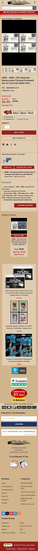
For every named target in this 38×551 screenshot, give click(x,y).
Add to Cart (19, 236)
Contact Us (5, 500)
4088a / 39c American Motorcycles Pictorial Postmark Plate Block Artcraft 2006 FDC (19, 241)
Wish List (5, 496)
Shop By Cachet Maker (28, 495)
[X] (11, 144)
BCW (21, 529)
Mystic (22, 523)
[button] (19, 138)
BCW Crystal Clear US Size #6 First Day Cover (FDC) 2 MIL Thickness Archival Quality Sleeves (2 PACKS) (19, 293)
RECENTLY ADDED (27, 483)
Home (4, 483)
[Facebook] (3, 144)
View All (22, 533)
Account (4, 493)
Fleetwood (5, 523)
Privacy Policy (10, 549)
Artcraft (4, 529)
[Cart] (35, 2)
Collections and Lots (27, 504)
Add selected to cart (24, 167)
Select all (8, 167)
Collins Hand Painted (8, 533)
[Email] (7, 144)
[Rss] (18, 513)
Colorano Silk (6, 526)
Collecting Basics (7, 486)
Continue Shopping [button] (25, 205)
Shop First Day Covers (28, 492)
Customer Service (7, 490)
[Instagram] (15, 513)
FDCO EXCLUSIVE (25, 526)
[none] (19, 43)
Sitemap (4, 503)
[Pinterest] (15, 144)
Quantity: (6, 123)
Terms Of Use (22, 549)
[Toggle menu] (2, 2)
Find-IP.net (33, 434)
